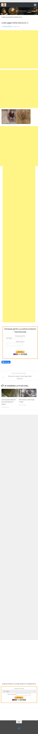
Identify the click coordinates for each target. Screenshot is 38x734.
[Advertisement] (19, 49)
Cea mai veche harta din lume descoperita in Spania (8, 402)
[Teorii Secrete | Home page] (4, 4)
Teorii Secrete (7, 26)
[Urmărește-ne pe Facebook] (19, 728)
